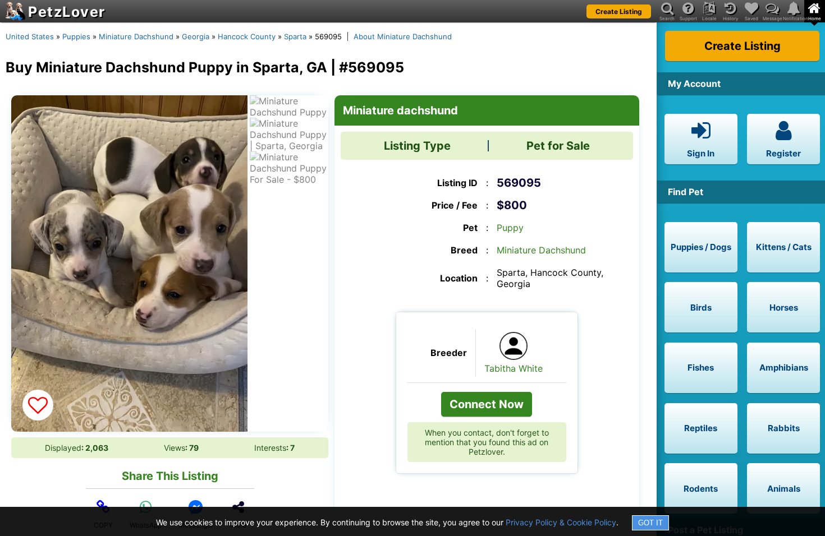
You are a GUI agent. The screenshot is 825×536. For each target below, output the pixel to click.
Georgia (195, 36)
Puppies (76, 36)
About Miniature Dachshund (403, 36)
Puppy (510, 227)
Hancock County (247, 36)
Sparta (295, 36)
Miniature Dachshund (136, 36)
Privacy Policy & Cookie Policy (561, 522)
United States (30, 36)
